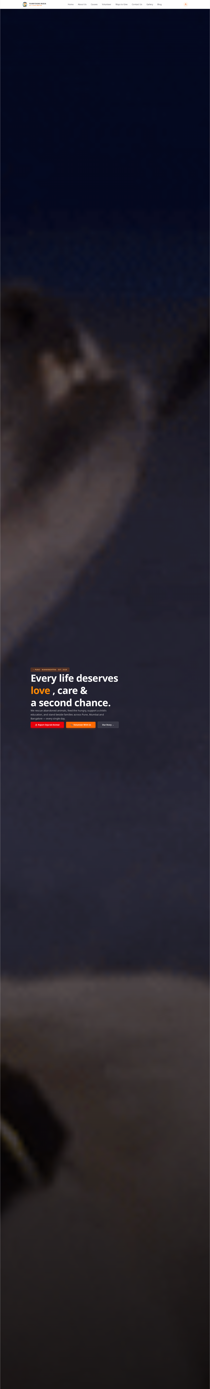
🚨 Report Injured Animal (47, 724)
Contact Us (137, 4)
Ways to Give (121, 4)
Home (71, 4)
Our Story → (108, 724)
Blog (159, 4)
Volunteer (106, 4)
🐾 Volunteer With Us (80, 724)
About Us (82, 4)
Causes (94, 4)
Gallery (150, 4)
